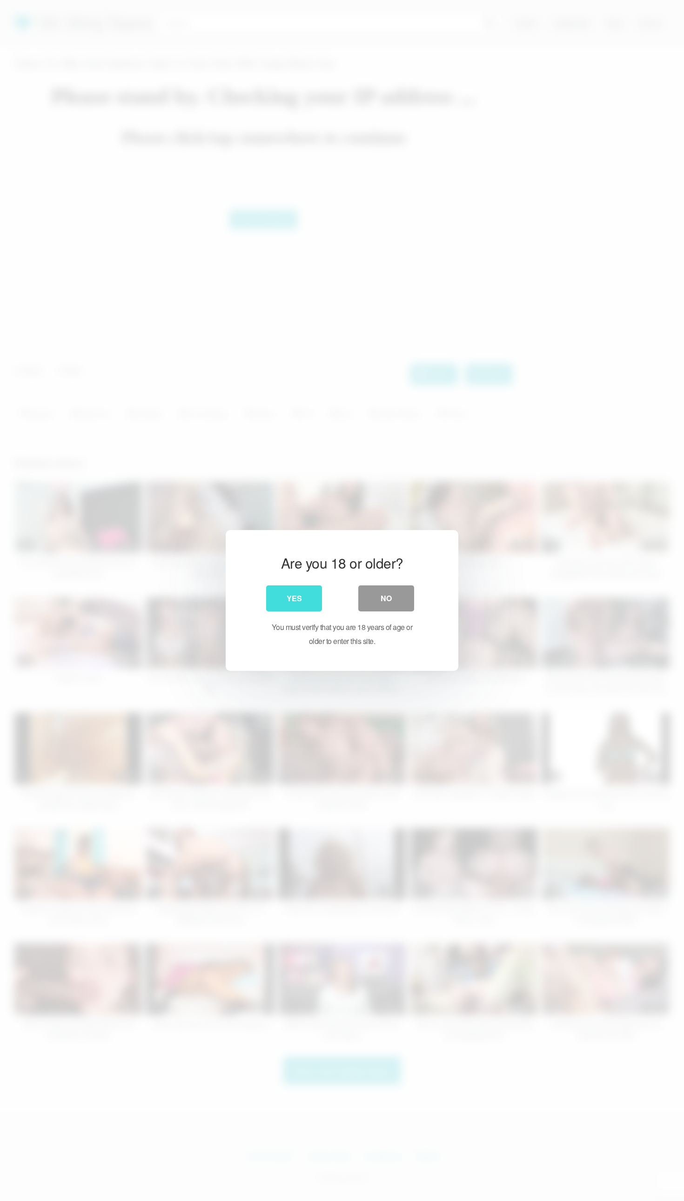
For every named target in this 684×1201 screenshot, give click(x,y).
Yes (294, 598)
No (386, 598)
